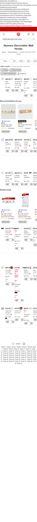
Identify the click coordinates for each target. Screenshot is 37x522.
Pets (7, 11)
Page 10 (16, 349)
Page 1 (3, 347)
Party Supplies (24, 15)
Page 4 (19, 347)
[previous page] (13, 343)
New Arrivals (19, 20)
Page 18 (29, 351)
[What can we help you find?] (18, 39)
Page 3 (14, 347)
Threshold (6, 146)
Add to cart (5, 131)
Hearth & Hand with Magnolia (34, 146)
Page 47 (23, 361)
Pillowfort (6, 85)
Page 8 (5, 349)
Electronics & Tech (20, 13)
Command (16, 238)
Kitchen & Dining (22, 5)
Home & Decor (12, 5)
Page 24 (29, 353)
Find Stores (28, 26)
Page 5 (24, 347)
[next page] (23, 343)
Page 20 (5, 353)
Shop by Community (16, 17)
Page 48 (29, 361)
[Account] (29, 34)
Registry (8, 26)
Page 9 (11, 349)
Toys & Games (10, 13)
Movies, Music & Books (12, 15)
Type (28, 61)
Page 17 (23, 351)
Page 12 (28, 349)
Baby (8, 9)
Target (4, 52)
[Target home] (18, 34)
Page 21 (11, 353)
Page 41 (23, 359)
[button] (6, 121)
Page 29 (23, 355)
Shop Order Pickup (8, 24)
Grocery (7, 7)
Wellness (16, 11)
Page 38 (5, 359)
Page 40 (17, 359)
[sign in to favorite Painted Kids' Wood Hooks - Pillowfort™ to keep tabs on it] (29, 96)
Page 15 (11, 351)
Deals (6, 20)
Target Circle (20, 26)
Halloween (13, 3)
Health (11, 11)
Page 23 (23, 353)
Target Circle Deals (21, 22)
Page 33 (11, 357)
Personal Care (19, 9)
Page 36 (29, 357)
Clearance (11, 20)
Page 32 (5, 357)
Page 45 (11, 361)
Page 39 (11, 359)
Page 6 (29, 347)
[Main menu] (4, 34)
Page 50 (19, 363)
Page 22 (17, 353)
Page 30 (29, 355)
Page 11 (22, 349)
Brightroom (33, 85)
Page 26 (5, 355)
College (7, 3)
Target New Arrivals (6, 1)
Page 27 (11, 355)
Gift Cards (7, 17)
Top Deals (12, 22)
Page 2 (9, 347)
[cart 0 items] (33, 34)
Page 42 (29, 359)
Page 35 (23, 357)
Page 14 (5, 351)
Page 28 (17, 355)
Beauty (12, 9)
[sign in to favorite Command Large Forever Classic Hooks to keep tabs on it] (19, 300)
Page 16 (17, 351)
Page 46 (17, 361)
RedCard (13, 26)
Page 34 (17, 357)
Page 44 (5, 361)
